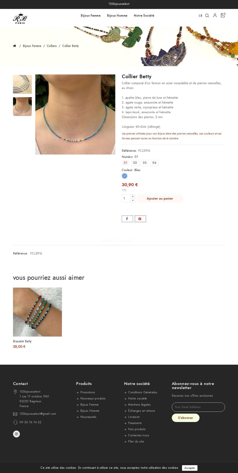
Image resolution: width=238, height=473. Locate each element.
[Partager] (127, 219)
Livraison (133, 417)
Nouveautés (88, 417)
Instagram (17, 434)
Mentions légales (139, 404)
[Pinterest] (140, 219)
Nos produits (136, 429)
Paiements (134, 423)
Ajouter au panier (160, 198)
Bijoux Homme (117, 15)
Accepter (189, 468)
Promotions (87, 392)
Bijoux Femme (90, 15)
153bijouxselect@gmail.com (38, 414)
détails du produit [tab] (117, 240)
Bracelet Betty (22, 341)
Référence (20, 253)
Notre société (144, 15)
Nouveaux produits (92, 398)
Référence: (129, 151)
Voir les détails (56, 294)
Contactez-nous (138, 435)
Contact (20, 383)
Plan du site (135, 441)
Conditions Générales (142, 392)
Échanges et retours (141, 411)
